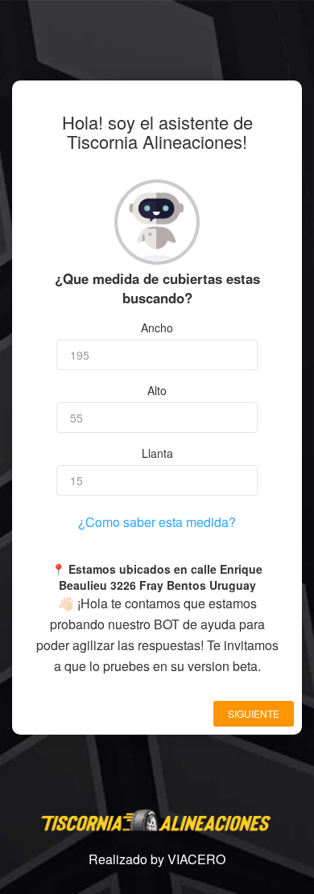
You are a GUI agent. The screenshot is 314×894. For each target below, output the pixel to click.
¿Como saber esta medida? (157, 522)
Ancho (157, 327)
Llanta (157, 453)
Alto (157, 390)
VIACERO (196, 859)
